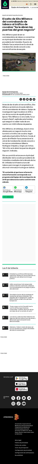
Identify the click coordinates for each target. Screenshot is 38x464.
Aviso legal (18, 440)
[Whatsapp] (24, 399)
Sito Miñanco (8, 197)
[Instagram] (13, 405)
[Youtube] (24, 405)
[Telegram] (29, 399)
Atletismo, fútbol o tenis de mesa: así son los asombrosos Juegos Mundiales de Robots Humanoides (22, 328)
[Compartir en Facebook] (24, 100)
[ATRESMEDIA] (19, 417)
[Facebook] (18, 399)
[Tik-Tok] (19, 405)
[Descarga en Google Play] (21, 380)
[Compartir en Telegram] (30, 100)
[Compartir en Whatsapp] (27, 100)
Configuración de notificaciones (24, 452)
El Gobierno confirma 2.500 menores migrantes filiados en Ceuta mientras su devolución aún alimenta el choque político (22, 276)
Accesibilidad (19, 455)
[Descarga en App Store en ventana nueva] (21, 385)
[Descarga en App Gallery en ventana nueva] (21, 391)
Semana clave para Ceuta (24, 1)
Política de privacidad (21, 442)
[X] (20, 100)
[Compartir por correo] (34, 100)
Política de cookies (20, 445)
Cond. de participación (21, 447)
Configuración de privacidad (23, 450)
